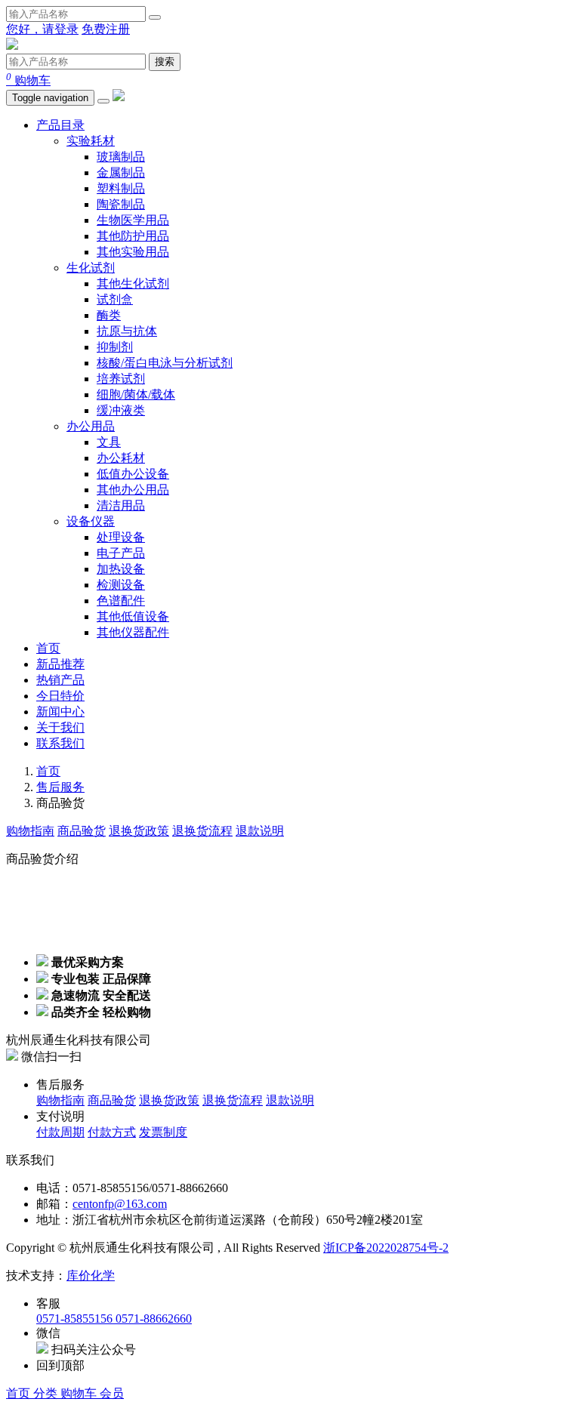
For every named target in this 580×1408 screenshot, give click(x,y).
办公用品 (90, 426)
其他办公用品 (133, 489)
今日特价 (60, 695)
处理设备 (121, 537)
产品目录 (60, 125)
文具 (109, 442)
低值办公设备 (133, 473)
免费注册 (106, 29)
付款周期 (60, 1132)
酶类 (109, 315)
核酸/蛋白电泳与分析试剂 (165, 362)
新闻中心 (60, 711)
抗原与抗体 (127, 331)
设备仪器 (90, 521)
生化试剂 (90, 267)
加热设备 (121, 568)
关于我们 (60, 727)
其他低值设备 (133, 616)
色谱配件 (121, 600)
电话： (54, 1188)
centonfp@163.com (119, 1203)
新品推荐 (60, 664)
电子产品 (121, 553)
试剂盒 (115, 299)
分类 (46, 1393)
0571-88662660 (154, 1318)
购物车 (28, 80)
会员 (112, 1393)
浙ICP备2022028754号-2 (386, 1247)
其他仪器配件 (133, 632)
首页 (48, 648)
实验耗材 (90, 140)
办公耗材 (121, 457)
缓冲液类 (121, 410)
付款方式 (112, 1132)
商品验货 (81, 830)
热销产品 (60, 679)
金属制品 (121, 172)
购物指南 (30, 830)
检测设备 (121, 584)
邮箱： (54, 1203)
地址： (54, 1219)
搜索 (164, 61)
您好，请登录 (42, 29)
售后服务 (60, 787)
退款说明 (260, 830)
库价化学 (90, 1275)
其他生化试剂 (133, 283)
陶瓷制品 (121, 204)
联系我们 (60, 743)
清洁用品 (121, 505)
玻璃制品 (121, 156)
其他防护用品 (133, 236)
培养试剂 (121, 378)
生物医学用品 (133, 220)
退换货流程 (202, 830)
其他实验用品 (133, 251)
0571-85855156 (76, 1318)
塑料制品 (121, 188)
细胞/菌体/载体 (136, 394)
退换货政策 (139, 830)
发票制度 (163, 1132)
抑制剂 (115, 346)
